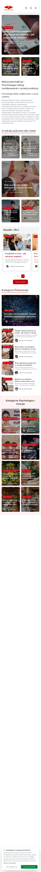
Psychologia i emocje (10, 418)
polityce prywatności (9, 863)
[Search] (31, 8)
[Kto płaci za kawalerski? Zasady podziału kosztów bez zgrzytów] (20, 310)
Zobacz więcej (20, 282)
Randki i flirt (9, 236)
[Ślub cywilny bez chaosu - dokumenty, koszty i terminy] (20, 179)
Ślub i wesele (8, 27)
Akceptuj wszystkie (29, 867)
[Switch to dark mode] (36, 8)
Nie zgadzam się (12, 867)
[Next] (23, 276)
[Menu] (26, 8)
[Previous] (18, 276)
